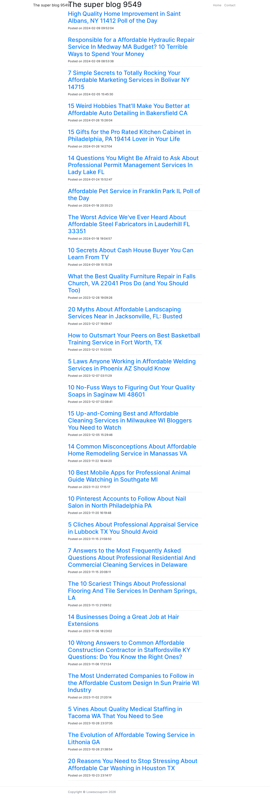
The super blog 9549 (51, 5)
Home (217, 5)
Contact (229, 5)
